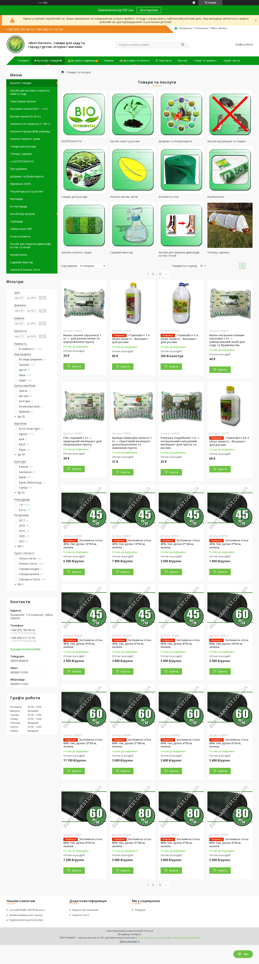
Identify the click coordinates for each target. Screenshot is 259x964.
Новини (109, 60)
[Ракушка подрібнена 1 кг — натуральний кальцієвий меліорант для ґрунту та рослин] (181, 405)
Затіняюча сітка (169, 196)
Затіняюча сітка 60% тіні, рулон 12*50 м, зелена (82, 743)
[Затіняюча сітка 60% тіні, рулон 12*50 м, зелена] (84, 707)
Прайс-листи (232, 60)
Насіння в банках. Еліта (25, 269)
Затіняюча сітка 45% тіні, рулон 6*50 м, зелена (131, 643)
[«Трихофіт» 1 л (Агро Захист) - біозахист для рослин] (132, 303)
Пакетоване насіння (23, 101)
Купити (76, 366)
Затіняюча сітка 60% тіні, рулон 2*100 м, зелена (131, 743)
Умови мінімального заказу (26, 915)
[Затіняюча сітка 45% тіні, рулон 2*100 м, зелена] (181, 508)
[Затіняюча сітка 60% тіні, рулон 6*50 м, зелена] (230, 707)
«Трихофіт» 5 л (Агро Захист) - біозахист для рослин (179, 338)
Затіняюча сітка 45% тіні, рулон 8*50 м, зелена (180, 643)
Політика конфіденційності (185, 937)
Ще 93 (21, 454)
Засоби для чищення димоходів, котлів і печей (179, 254)
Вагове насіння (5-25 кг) (25, 116)
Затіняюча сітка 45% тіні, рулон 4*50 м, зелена (82, 643)
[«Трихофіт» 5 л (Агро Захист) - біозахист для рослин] (181, 303)
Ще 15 (21, 416)
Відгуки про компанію (85, 910)
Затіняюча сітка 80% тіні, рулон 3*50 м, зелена (180, 842)
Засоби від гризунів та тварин (226, 141)
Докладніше (149, 10)
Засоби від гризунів (22, 214)
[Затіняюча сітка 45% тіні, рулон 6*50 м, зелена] (132, 608)
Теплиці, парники (21, 154)
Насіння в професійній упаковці (30, 131)
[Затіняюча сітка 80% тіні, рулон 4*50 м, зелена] (230, 807)
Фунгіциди (16, 199)
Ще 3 (20, 546)
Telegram (140, 910)
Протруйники (18, 169)
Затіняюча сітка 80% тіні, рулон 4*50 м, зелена (228, 842)
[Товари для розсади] (84, 169)
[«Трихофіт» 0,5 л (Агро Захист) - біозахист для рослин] (230, 405)
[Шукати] (182, 44)
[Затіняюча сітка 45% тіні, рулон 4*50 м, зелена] (84, 608)
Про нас (182, 60)
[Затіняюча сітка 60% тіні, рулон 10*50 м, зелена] (230, 608)
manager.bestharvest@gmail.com (26, 649)
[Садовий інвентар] (132, 225)
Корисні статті (80, 915)
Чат (246, 954)
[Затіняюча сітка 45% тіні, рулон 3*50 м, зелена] (230, 508)
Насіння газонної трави (25, 139)
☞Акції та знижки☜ (205, 60)
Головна (23, 60)
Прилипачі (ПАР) (20, 184)
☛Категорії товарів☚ (48, 60)
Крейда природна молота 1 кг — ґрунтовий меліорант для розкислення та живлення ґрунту (132, 443)
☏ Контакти (163, 60)
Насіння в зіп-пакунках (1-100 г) (30, 124)
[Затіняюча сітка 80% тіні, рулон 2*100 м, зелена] (132, 807)
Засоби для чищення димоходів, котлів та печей (31, 245)
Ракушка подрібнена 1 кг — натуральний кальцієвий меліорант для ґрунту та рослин (180, 443)
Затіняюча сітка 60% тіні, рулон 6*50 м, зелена (228, 743)
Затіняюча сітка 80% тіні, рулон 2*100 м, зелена (131, 842)
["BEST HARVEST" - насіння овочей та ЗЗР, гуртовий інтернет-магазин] (15, 44)
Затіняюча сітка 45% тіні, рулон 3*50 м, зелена (228, 544)
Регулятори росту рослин (26, 191)
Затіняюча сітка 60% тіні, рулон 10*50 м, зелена (228, 643)
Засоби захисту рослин (125, 141)
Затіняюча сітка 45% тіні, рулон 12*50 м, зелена (131, 544)
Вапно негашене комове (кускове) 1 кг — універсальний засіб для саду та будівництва (227, 340)
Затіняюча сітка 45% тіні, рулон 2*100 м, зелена (180, 544)
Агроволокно (18, 254)
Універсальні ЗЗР (21, 229)
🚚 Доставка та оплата (134, 60)
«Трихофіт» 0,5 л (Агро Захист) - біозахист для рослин (229, 441)
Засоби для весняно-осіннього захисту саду (30, 92)
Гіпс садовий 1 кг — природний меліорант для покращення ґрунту (82, 441)
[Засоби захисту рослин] (132, 114)
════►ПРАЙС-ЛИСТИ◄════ (27, 910)
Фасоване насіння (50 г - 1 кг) (29, 109)
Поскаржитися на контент (152, 937)
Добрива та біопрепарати (27, 176)
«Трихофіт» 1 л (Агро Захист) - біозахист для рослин (131, 338)
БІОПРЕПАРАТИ (71, 141)
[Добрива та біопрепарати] (181, 114)
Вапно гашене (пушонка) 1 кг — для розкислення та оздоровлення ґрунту (82, 338)
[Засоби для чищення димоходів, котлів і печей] (181, 225)
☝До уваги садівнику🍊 (82, 60)
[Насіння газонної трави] (84, 225)
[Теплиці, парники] (230, 225)
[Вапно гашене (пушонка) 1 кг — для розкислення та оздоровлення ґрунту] (84, 303)
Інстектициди (18, 206)
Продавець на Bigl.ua (129, 934)
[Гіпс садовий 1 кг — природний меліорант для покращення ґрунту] (84, 405)
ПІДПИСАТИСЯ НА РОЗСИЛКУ (26, 920)
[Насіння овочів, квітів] (132, 169)
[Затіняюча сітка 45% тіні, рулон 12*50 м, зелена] (132, 508)
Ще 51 (21, 492)
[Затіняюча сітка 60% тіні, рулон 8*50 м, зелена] (84, 807)
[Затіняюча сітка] (181, 169)
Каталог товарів (20, 83)
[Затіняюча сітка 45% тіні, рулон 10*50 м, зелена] (84, 508)
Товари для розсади (23, 146)
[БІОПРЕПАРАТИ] (84, 114)
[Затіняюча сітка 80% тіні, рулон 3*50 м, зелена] (181, 807)
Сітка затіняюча (20, 236)
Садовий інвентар (21, 262)
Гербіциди (16, 221)
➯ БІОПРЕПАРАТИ (22, 161)
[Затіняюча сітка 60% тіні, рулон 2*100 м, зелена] (132, 707)
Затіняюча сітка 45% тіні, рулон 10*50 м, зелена (82, 544)
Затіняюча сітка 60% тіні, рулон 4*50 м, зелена (180, 743)
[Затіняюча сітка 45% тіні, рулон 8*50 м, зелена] (181, 608)
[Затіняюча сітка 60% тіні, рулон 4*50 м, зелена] (181, 707)
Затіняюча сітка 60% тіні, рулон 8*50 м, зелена (82, 842)
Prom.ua (148, 930)
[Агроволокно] (230, 169)
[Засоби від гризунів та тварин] (230, 114)
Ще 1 (20, 584)
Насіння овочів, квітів (124, 196)
